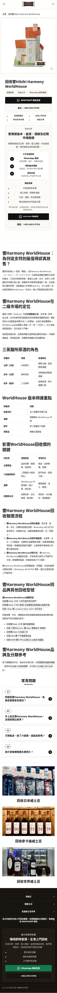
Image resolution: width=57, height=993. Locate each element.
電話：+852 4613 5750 (28, 108)
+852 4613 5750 (28, 976)
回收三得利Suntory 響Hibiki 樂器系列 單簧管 (26, 628)
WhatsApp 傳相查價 (30, 100)
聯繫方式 (28, 904)
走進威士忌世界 (28, 911)
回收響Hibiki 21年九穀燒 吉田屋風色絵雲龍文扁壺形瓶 (26, 605)
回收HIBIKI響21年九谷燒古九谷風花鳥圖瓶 (25, 640)
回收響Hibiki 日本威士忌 (17, 632)
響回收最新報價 (48, 662)
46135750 (49, 527)
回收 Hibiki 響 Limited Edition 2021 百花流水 (22, 609)
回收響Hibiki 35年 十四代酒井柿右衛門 (19, 601)
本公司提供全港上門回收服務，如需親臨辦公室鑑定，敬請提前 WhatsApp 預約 (28, 920)
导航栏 (28, 896)
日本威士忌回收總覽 (19, 666)
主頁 (4, 14)
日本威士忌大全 (44, 666)
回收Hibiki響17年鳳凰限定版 (19, 636)
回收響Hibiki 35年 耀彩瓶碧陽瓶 (21, 624)
